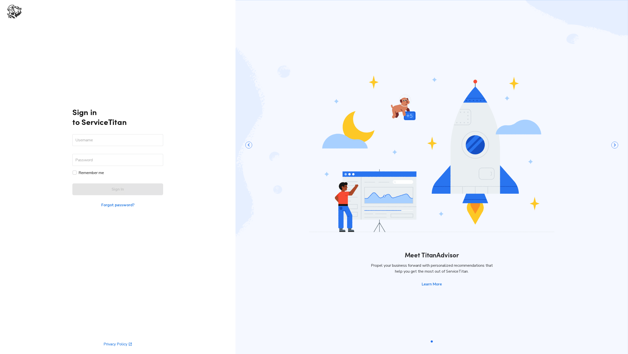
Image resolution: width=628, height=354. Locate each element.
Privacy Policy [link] (115, 344)
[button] (432, 284)
